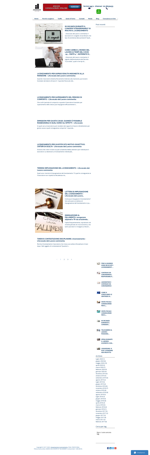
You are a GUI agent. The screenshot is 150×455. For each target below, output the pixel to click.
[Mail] (89, 8)
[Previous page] (56, 259)
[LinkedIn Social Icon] (111, 448)
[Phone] (107, 8)
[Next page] (71, 259)
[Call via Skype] (102, 448)
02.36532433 (108, 6)
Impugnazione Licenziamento (59, 447)
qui (91, 6)
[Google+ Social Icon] (115, 448)
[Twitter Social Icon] (113, 448)
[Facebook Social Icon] (108, 448)
